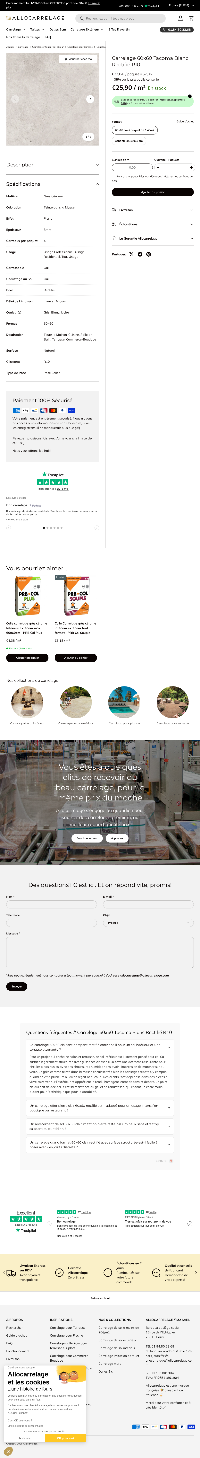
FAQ (48, 37)
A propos (117, 838)
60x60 (48, 323)
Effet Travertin (119, 29)
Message (12, 933)
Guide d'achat (185, 121)
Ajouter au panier (152, 192)
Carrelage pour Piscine (66, 1335)
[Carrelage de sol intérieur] (27, 702)
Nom (9, 896)
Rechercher (14, 1328)
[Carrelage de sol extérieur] (76, 702)
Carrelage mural (110, 1363)
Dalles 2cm (57, 29)
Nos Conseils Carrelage (23, 37)
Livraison (13, 1359)
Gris (47, 312)
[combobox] (120, 18)
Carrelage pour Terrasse (68, 1328)
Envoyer (17, 986)
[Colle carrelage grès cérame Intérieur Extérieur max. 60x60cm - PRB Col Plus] (27, 596)
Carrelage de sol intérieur (27, 723)
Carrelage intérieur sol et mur (48, 47)
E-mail (107, 896)
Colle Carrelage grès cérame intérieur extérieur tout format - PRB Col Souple (75, 628)
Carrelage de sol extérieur (75, 723)
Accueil (10, 47)
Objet (106, 915)
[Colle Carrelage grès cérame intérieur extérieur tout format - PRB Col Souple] (76, 596)
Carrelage (23, 47)
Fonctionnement (87, 838)
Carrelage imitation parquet (118, 1356)
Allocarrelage (30, 1443)
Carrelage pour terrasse (80, 47)
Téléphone (13, 915)
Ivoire (65, 312)
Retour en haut (100, 1298)
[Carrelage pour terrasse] (173, 702)
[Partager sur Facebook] (140, 254)
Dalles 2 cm (106, 1371)
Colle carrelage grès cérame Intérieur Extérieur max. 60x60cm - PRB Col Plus (26, 628)
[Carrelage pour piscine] (124, 702)
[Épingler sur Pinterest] (148, 254)
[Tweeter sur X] (131, 254)
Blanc (55, 312)
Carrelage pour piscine (124, 723)
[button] (191, 18)
